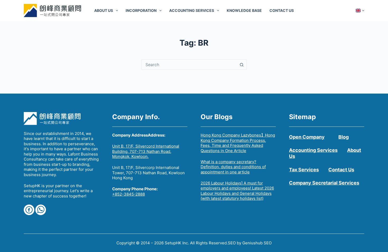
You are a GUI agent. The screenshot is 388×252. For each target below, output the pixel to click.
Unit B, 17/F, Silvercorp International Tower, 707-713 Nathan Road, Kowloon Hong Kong (148, 172)
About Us (103, 10)
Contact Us (281, 10)
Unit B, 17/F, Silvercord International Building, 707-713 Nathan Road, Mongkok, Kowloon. (145, 151)
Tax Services (304, 169)
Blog (343, 137)
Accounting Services (191, 10)
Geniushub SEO (257, 242)
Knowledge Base (244, 10)
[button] (360, 10)
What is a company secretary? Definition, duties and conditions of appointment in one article (233, 167)
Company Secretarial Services (324, 183)
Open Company (307, 137)
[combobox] (188, 64)
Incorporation (141, 10)
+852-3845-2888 (128, 194)
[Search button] (241, 65)
